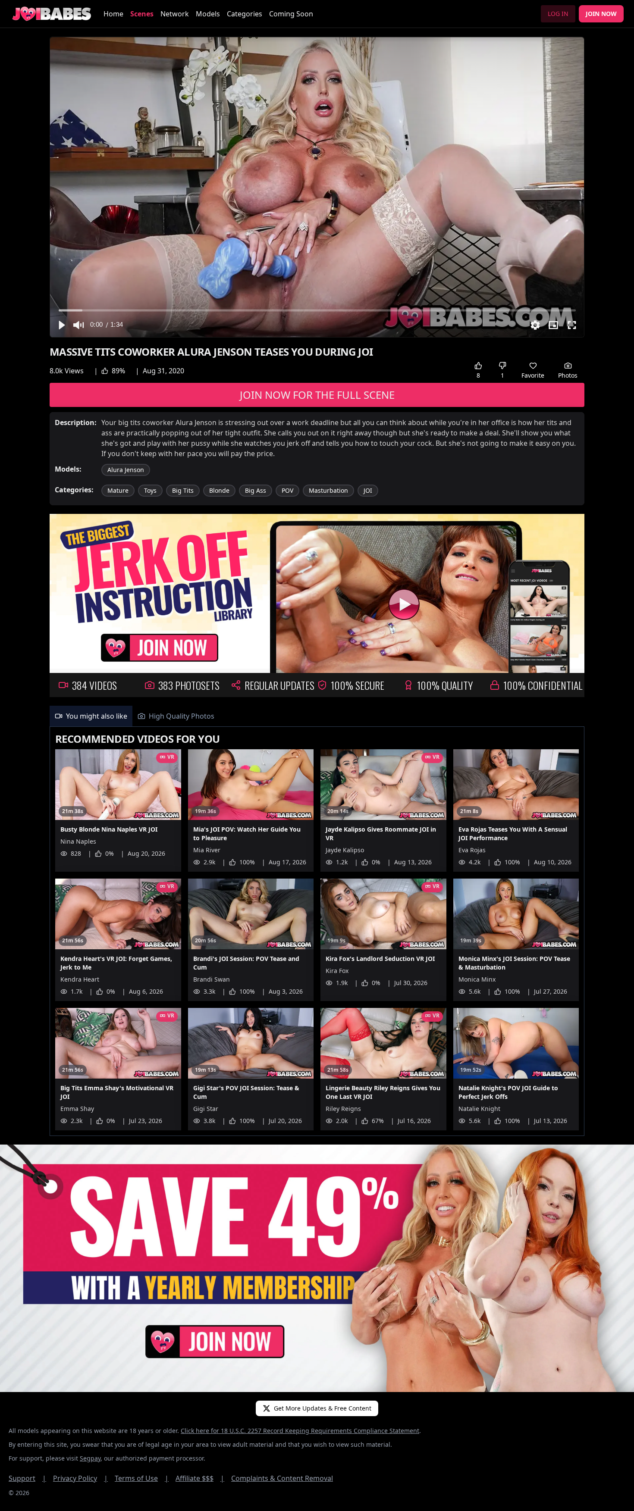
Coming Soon (291, 14)
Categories (244, 14)
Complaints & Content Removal (282, 1478)
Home (113, 14)
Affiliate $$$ (200, 1478)
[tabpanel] (317, 931)
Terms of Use (142, 1478)
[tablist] (317, 716)
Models (208, 14)
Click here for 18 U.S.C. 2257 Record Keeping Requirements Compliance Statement (300, 1431)
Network (174, 14)
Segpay (90, 1458)
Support (27, 1478)
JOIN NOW (601, 13)
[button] (61, 325)
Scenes (142, 14)
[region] (317, 187)
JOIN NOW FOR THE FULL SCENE (317, 395)
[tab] (91, 716)
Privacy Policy (80, 1478)
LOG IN (558, 13)
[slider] (317, 310)
